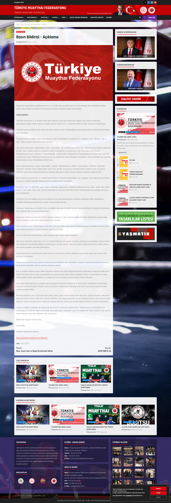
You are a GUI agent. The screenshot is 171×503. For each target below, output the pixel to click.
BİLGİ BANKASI (32, 17)
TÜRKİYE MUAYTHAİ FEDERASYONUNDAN (122, 174)
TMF (92, 501)
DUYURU (122, 161)
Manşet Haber (21, 32)
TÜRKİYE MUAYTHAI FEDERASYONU (40, 8)
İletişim (43, 496)
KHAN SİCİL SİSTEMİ (96, 17)
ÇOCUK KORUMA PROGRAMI (78, 17)
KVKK (63, 17)
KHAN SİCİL (152, 17)
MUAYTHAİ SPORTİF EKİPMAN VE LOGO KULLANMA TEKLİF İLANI (122, 187)
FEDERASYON (18, 17)
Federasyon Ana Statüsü (19, 496)
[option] (20, 481)
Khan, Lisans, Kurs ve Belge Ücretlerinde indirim (34, 349)
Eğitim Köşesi (38, 496)
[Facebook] (148, 2)
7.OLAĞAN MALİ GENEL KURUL (58, 385)
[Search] (140, 17)
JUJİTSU (54, 17)
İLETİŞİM (109, 17)
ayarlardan (129, 495)
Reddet (158, 493)
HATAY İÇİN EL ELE (104, 349)
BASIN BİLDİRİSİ (24, 343)
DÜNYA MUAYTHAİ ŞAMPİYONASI (27, 385)
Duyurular (53, 378)
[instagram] (151, 2)
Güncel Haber (22, 380)
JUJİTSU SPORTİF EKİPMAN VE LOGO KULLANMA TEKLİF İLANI (122, 200)
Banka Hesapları (30, 496)
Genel (59, 378)
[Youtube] (155, 2)
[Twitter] (145, 2)
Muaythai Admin (22, 42)
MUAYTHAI (44, 17)
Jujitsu (134, 422)
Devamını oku (123, 152)
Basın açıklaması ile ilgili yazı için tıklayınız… (32, 338)
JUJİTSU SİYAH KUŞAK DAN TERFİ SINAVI (135, 427)
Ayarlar (158, 497)
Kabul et (158, 488)
